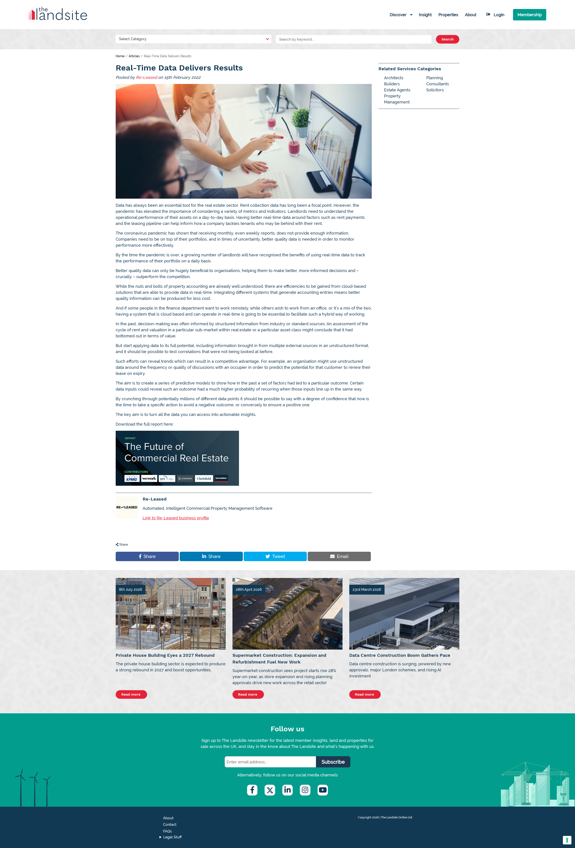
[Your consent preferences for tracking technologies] (567, 840)
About (168, 818)
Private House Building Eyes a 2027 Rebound (165, 655)
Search (448, 39)
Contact (170, 824)
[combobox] (193, 38)
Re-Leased (146, 77)
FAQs (167, 831)
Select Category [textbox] (132, 39)
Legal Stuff (172, 837)
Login (499, 14)
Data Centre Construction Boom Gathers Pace (399, 655)
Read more (131, 694)
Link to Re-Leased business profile (176, 518)
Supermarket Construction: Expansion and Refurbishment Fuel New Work (279, 658)
